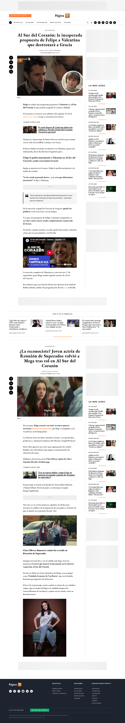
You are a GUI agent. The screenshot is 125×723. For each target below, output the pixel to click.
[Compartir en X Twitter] (11, 62)
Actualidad (30, 22)
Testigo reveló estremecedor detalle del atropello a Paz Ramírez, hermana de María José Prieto (95, 97)
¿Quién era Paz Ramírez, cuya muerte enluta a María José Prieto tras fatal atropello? (96, 143)
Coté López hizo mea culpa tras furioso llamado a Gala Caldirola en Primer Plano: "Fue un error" (95, 175)
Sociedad (67, 22)
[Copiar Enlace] (11, 67)
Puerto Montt (96, 703)
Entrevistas (18, 22)
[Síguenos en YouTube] (107, 22)
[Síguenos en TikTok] (110, 22)
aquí (65, 287)
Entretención (42, 22)
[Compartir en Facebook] (11, 58)
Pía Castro (54, 371)
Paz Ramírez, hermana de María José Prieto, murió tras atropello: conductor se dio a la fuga (96, 159)
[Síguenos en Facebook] (103, 22)
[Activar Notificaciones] (91, 22)
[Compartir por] (11, 72)
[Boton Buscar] (87, 22)
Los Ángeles (96, 693)
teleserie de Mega (30, 116)
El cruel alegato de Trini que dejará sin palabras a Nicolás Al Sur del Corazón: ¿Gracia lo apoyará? (55, 129)
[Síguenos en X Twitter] (95, 22)
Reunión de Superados (41, 428)
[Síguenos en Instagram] (99, 22)
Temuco (94, 695)
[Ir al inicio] (10, 22)
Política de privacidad (16, 710)
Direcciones (56, 691)
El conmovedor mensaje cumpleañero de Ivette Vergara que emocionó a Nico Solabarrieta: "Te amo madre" (91, 324)
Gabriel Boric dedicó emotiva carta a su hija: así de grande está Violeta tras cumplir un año (56, 323)
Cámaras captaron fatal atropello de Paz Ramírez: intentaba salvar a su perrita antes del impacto (96, 113)
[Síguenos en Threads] (114, 22)
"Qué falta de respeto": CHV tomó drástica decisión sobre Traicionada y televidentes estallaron (18, 324)
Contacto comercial (59, 693)
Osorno (94, 700)
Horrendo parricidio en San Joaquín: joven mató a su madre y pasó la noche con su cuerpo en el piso (96, 191)
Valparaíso (96, 688)
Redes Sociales (55, 22)
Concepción (96, 691)
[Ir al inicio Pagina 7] (62, 15)
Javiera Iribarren (54, 50)
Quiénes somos (57, 688)
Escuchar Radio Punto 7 (19, 15)
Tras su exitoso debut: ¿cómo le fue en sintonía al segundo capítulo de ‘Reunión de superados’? (56, 475)
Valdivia (94, 698)
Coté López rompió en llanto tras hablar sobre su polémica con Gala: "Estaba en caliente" (96, 128)
